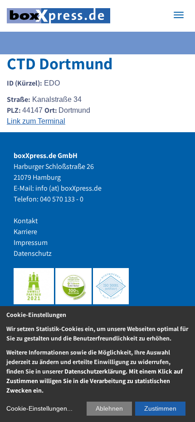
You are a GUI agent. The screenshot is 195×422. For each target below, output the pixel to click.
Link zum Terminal (36, 121)
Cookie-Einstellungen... (39, 408)
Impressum (31, 242)
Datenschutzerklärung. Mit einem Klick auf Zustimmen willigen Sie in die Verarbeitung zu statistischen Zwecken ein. (94, 380)
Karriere (25, 231)
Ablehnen (109, 408)
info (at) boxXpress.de (68, 188)
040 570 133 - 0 (61, 199)
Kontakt (26, 220)
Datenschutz (33, 253)
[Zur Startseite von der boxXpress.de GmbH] (58, 16)
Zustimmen (160, 408)
